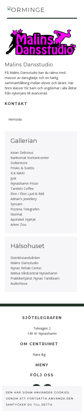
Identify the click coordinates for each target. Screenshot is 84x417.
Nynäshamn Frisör (24, 183)
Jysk (13, 178)
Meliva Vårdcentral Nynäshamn (33, 273)
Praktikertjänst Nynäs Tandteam (35, 278)
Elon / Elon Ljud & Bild (27, 193)
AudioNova (18, 283)
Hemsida (15, 119)
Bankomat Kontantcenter (29, 157)
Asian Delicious (21, 152)
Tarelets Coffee (22, 188)
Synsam (16, 204)
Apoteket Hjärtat (23, 219)
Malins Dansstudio (24, 263)
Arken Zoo (18, 224)
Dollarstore (19, 163)
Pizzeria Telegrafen (24, 209)
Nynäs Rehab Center (26, 268)
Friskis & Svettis (22, 168)
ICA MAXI (17, 173)
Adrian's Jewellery (23, 199)
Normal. (16, 214)
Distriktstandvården (25, 257)
